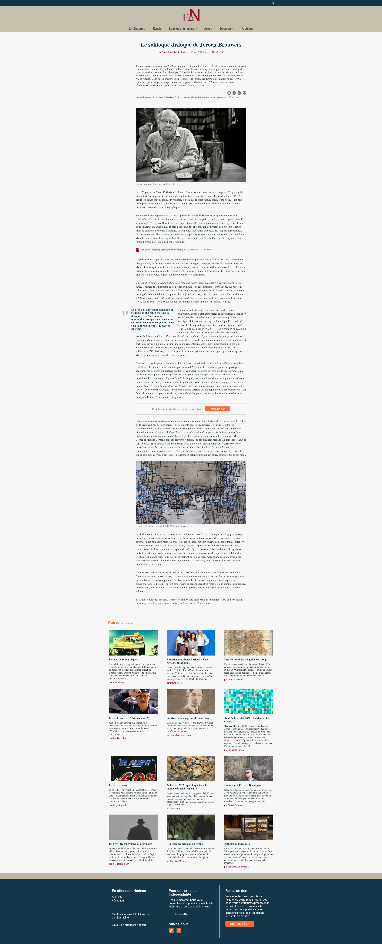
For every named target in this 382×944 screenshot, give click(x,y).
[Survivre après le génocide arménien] (191, 701)
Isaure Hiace (176, 683)
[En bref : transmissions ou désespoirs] (133, 827)
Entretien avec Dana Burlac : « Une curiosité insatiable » (187, 661)
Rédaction (118, 900)
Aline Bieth (175, 808)
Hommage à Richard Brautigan (242, 785)
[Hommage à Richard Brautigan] (248, 768)
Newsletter (239, 93)
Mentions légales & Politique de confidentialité (130, 916)
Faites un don (217, 408)
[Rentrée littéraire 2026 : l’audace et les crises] (248, 701)
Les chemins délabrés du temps (185, 844)
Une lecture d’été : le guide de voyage (245, 659)
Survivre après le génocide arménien (188, 718)
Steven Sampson (236, 805)
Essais (157, 28)
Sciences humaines (181, 28)
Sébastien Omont (236, 750)
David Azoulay (119, 738)
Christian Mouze (178, 861)
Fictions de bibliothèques (123, 659)
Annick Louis (118, 682)
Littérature (136, 28)
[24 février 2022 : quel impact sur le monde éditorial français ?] (191, 768)
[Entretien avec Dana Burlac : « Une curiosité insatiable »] (191, 642)
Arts (207, 28)
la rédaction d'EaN (121, 864)
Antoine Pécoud (235, 679)
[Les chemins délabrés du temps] (191, 827)
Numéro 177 (218, 52)
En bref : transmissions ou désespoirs (130, 844)
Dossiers (226, 28)
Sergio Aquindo (120, 805)
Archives (247, 28)
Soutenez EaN (240, 924)
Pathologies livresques (237, 844)
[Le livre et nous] (133, 768)
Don (244, 93)
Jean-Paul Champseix (180, 735)
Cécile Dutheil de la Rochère (175, 52)
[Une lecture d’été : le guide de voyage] (248, 642)
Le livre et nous (118, 785)
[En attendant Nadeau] (191, 15)
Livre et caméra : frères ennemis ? (129, 718)
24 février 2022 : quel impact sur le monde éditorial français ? (187, 786)
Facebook (234, 93)
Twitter (229, 93)
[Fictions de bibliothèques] (133, 642)
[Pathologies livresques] (248, 827)
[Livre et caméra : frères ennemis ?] (133, 701)
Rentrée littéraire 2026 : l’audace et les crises (246, 719)
